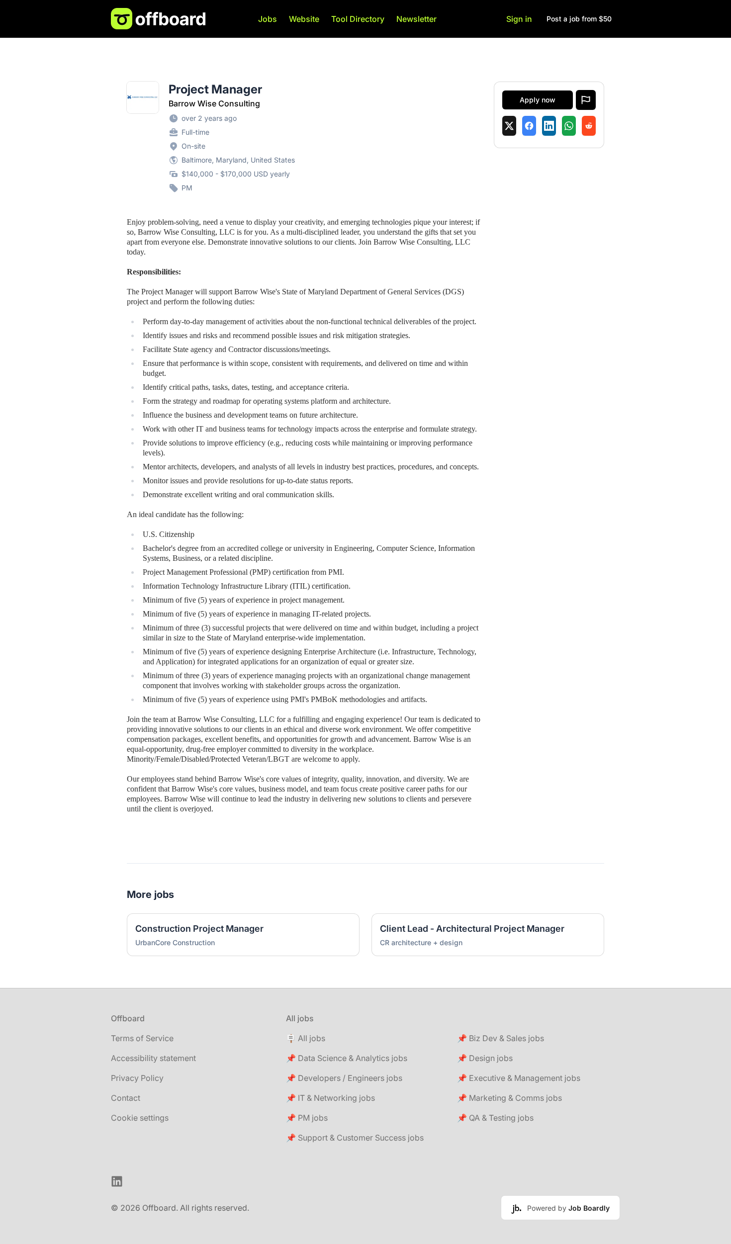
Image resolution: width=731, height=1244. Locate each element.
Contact (125, 1098)
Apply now (537, 99)
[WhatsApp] (569, 126)
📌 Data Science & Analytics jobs (346, 1058)
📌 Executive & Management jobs (518, 1078)
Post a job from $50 (579, 18)
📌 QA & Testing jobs (495, 1118)
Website (304, 19)
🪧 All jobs (305, 1038)
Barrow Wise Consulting (214, 103)
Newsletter (416, 19)
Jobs (267, 19)
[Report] (586, 100)
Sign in (519, 19)
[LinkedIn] (549, 126)
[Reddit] (589, 126)
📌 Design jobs (485, 1058)
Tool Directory (357, 19)
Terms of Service (142, 1038)
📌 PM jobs (307, 1118)
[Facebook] (529, 126)
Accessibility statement (153, 1058)
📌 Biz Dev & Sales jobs (500, 1038)
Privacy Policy (137, 1078)
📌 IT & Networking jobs (330, 1098)
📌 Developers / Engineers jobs (344, 1078)
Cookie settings (140, 1118)
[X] (509, 126)
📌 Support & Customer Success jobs (355, 1138)
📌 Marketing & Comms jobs (509, 1098)
